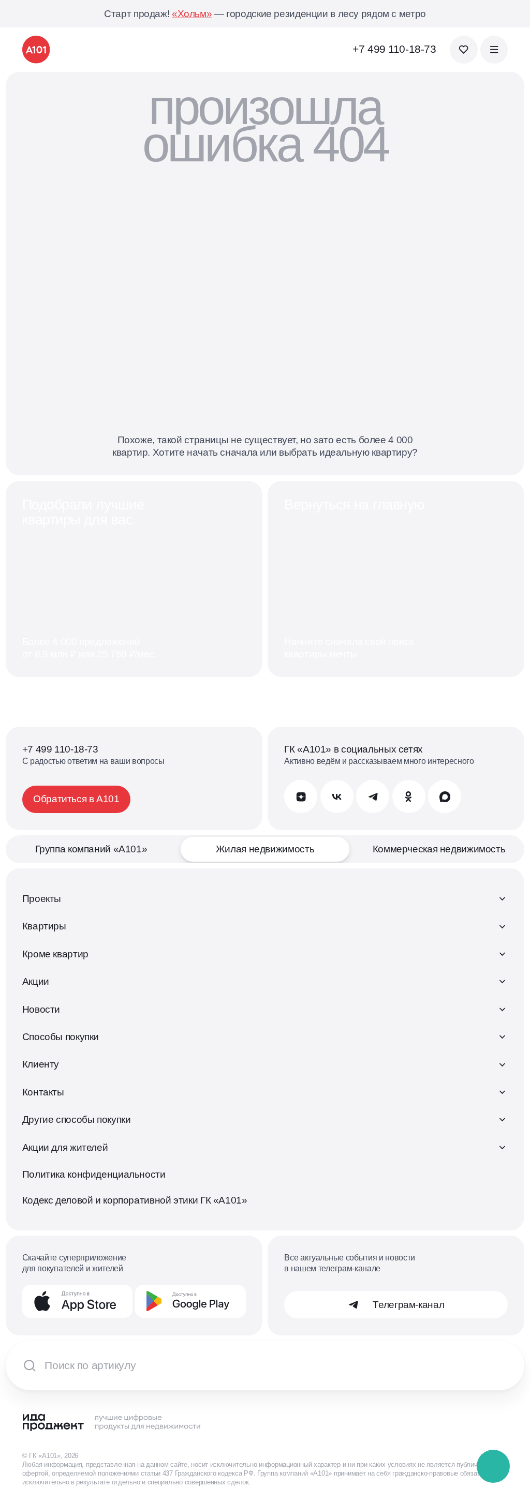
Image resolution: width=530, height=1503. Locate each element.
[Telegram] (372, 796)
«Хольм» (192, 13)
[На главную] (36, 49)
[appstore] (77, 1301)
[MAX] (444, 796)
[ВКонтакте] (337, 796)
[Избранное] (463, 49)
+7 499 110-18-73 (394, 49)
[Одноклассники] (408, 796)
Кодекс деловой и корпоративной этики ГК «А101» (134, 1200)
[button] (493, 1466)
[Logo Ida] (112, 1422)
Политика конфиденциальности (94, 1174)
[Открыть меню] (494, 49)
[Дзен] (300, 796)
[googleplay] (190, 1301)
